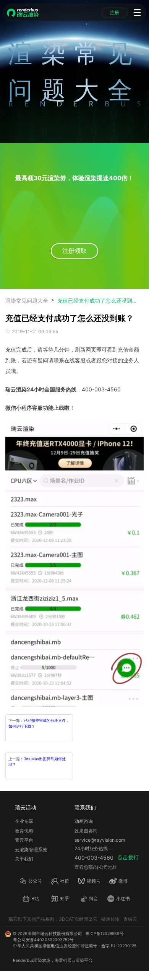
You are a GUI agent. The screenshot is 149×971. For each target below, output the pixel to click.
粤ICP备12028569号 (104, 933)
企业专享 (24, 821)
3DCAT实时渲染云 (78, 919)
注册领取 (74, 250)
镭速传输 (110, 919)
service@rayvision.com (99, 840)
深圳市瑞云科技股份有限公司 (55, 933)
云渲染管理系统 (31, 849)
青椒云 (130, 919)
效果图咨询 (85, 831)
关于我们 (24, 859)
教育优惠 (24, 831)
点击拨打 (128, 857)
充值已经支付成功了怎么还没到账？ (97, 300)
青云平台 (24, 840)
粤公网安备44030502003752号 (43, 939)
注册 (114, 12)
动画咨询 (83, 821)
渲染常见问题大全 (26, 300)
